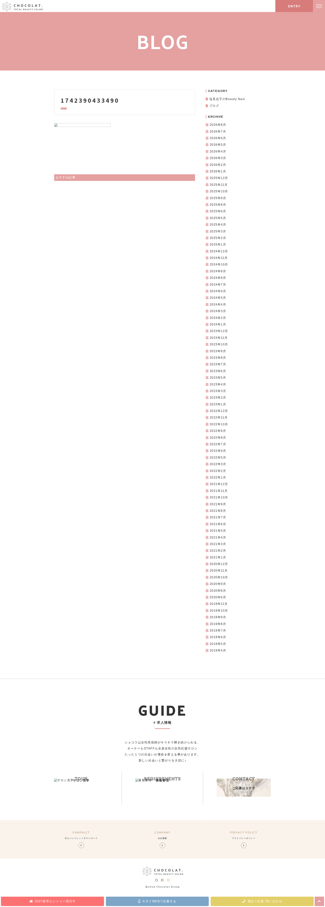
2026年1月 (218, 171)
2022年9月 (218, 430)
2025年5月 (218, 218)
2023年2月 (218, 397)
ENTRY (294, 6)
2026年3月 (218, 158)
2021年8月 (218, 510)
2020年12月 (219, 564)
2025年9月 (218, 198)
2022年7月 (218, 444)
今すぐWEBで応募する (159, 901)
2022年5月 (218, 457)
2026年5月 (218, 144)
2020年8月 (218, 590)
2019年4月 (218, 650)
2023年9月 (218, 351)
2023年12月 (219, 331)
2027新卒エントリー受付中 (55, 901)
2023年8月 (218, 357)
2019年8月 (218, 624)
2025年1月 (218, 244)
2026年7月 (218, 131)
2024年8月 (218, 277)
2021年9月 (218, 504)
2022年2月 (218, 470)
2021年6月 (218, 524)
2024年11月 (219, 257)
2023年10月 (219, 344)
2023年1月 (218, 404)
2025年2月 (218, 238)
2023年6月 (218, 371)
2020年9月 (218, 583)
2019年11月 (219, 603)
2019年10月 (219, 610)
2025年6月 (218, 211)
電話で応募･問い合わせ (265, 901)
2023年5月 (218, 377)
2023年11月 (219, 337)
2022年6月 (218, 450)
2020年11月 (219, 570)
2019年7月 (218, 630)
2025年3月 (218, 231)
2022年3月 (218, 464)
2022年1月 (218, 477)
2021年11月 (219, 490)
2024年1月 (218, 324)
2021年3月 (218, 544)
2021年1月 (218, 557)
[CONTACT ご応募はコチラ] (244, 795)
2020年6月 (218, 597)
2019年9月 (218, 617)
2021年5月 (218, 530)
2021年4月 (218, 537)
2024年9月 (218, 271)
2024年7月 (218, 284)
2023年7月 (218, 364)
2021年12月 (219, 484)
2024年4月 (218, 304)
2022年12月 (219, 411)
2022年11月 (219, 417)
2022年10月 (219, 424)
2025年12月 (219, 178)
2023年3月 (218, 391)
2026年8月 (218, 124)
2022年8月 (218, 437)
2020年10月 (219, 577)
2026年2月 (218, 164)
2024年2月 (218, 317)
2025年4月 (218, 224)
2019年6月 (218, 637)
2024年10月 (219, 264)
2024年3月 (218, 311)
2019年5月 (218, 643)
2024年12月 (219, 251)
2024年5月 (218, 297)
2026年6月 (218, 138)
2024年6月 (218, 291)
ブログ (214, 105)
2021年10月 (219, 497)
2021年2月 (218, 550)
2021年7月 (218, 517)
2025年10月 (219, 191)
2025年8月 (218, 204)
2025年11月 (219, 184)
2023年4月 (218, 384)
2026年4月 (218, 151)
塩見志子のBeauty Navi (227, 99)
